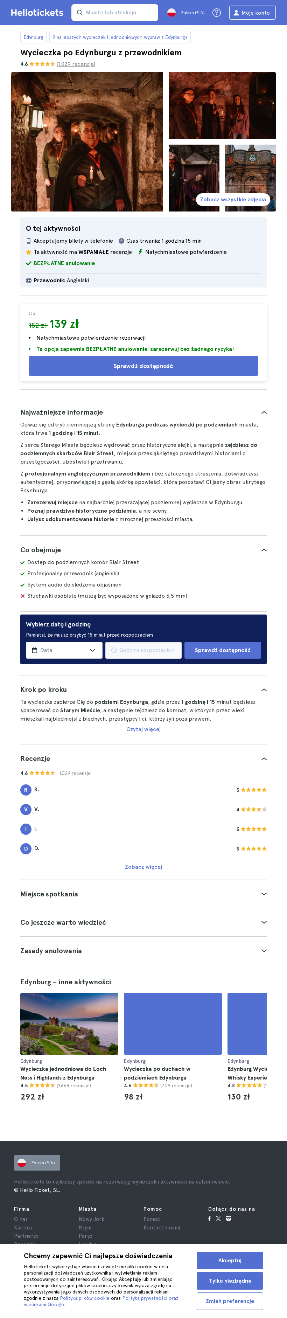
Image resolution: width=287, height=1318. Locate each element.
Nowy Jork (91, 1219)
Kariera (23, 1228)
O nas (21, 1219)
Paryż (85, 1236)
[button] (143, 412)
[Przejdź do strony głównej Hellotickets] (38, 12)
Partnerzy (26, 1236)
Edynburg (33, 37)
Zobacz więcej (143, 866)
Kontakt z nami (162, 1228)
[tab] (143, 412)
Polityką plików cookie (85, 1298)
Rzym (85, 1228)
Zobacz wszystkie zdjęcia (233, 199)
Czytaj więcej (143, 729)
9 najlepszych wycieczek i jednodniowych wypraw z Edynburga (120, 37)
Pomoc (152, 1219)
